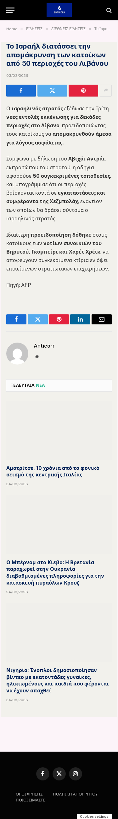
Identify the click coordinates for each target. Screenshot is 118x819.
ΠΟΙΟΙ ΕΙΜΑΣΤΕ (30, 800)
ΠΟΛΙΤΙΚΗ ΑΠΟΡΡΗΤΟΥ (75, 794)
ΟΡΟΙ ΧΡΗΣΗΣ (29, 794)
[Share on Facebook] (21, 91)
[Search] (108, 10)
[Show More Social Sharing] (106, 91)
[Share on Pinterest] (83, 91)
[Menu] (10, 10)
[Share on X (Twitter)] (52, 91)
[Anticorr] (59, 10)
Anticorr (44, 346)
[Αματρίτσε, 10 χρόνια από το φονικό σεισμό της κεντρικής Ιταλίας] (59, 430)
